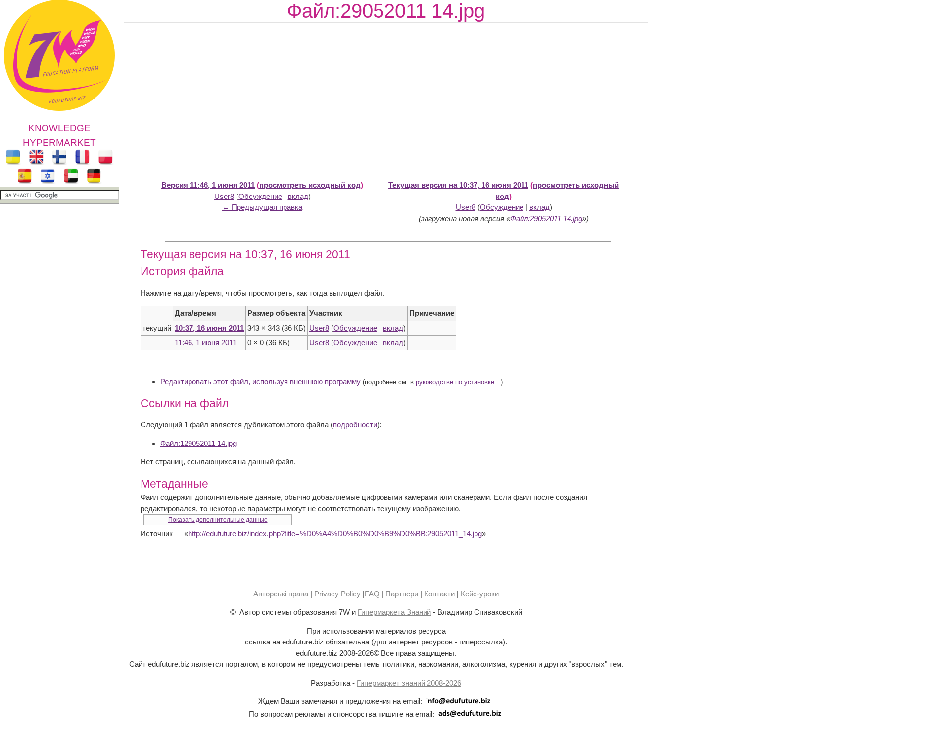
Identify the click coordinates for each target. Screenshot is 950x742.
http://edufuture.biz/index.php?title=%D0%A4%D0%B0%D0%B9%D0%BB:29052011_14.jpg (335, 533)
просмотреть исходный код (310, 185)
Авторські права (280, 594)
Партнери (401, 594)
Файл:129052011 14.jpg (198, 443)
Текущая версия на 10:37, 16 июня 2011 (458, 185)
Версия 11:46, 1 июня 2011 (208, 185)
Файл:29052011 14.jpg (546, 218)
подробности (355, 424)
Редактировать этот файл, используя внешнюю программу (260, 381)
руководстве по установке (455, 382)
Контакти (439, 594)
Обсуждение (260, 196)
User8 (224, 196)
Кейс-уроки (480, 594)
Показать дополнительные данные (218, 519)
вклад (298, 196)
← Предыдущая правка (262, 207)
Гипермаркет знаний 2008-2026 (409, 683)
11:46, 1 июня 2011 (206, 342)
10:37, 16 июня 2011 (209, 328)
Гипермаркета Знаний (394, 612)
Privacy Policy (337, 594)
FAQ (372, 594)
